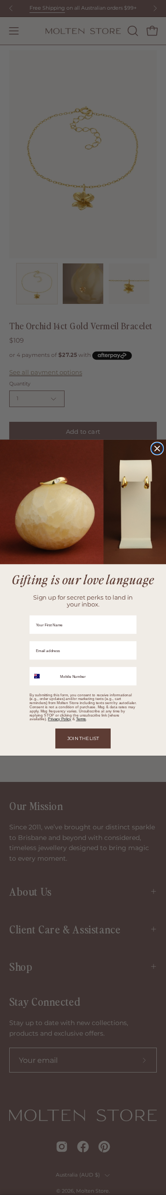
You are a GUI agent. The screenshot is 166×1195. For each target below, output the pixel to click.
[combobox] (43, 676)
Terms (81, 719)
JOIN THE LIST (83, 738)
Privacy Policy (59, 719)
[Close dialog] (157, 449)
